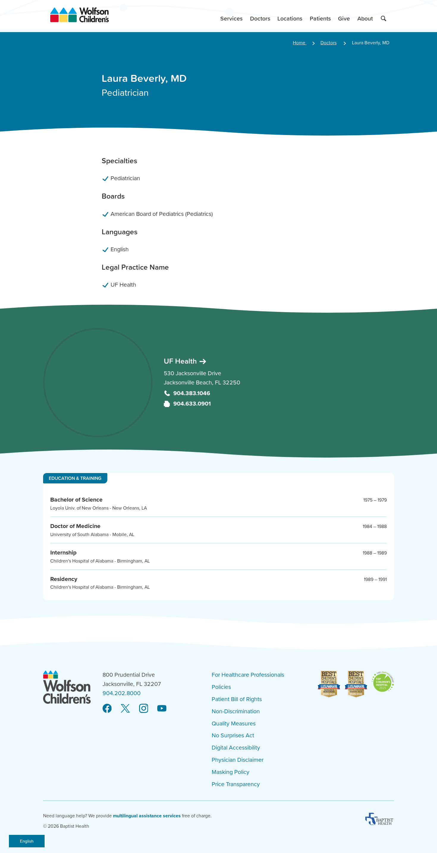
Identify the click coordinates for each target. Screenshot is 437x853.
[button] (231, 15)
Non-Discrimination (236, 711)
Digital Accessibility (236, 747)
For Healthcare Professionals (248, 674)
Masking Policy (230, 772)
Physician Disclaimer (237, 760)
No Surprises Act (233, 735)
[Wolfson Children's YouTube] (161, 708)
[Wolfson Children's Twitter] (125, 708)
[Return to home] (79, 15)
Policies (221, 687)
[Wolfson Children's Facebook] (107, 708)
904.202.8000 (122, 693)
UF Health (181, 361)
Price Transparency (236, 784)
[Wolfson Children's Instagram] (143, 708)
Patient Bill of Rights (237, 699)
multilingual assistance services (147, 816)
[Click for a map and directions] (98, 382)
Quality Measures (234, 723)
